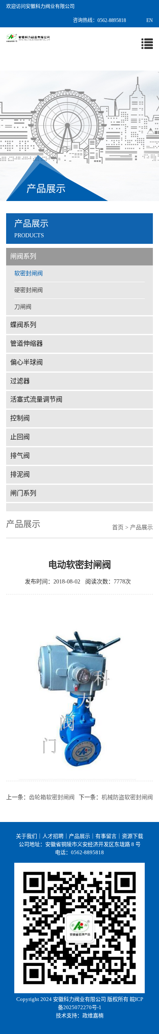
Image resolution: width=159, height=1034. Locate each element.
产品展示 (79, 836)
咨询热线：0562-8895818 (99, 20)
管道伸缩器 (26, 343)
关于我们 (26, 836)
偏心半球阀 (26, 362)
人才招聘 (53, 836)
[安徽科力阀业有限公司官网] (28, 37)
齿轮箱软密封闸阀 (52, 797)
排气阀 (20, 455)
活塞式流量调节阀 (36, 399)
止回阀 (20, 436)
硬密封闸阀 (28, 290)
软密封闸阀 (28, 273)
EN (149, 20)
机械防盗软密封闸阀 (127, 797)
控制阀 (20, 418)
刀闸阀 (22, 307)
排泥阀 (20, 474)
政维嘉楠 (93, 1015)
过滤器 (20, 381)
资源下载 (132, 836)
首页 (118, 527)
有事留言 (106, 836)
